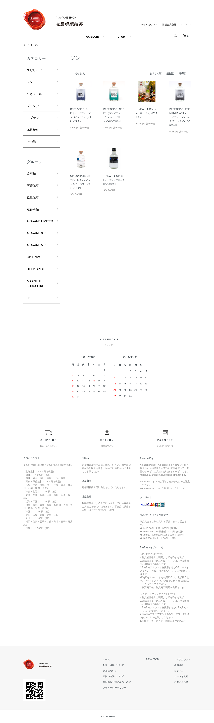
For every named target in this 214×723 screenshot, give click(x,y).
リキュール (34, 94)
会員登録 (179, 665)
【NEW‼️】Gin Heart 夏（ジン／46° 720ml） (146, 113)
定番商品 (33, 209)
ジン (36, 45)
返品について (110, 670)
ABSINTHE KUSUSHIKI (35, 283)
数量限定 (33, 197)
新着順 (182, 73)
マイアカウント (149, 24)
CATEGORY (92, 36)
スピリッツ (34, 70)
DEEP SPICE (36, 269)
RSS (148, 659)
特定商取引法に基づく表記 (117, 681)
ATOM (156, 659)
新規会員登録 (169, 24)
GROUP (122, 36)
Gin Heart (33, 257)
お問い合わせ (181, 681)
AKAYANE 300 (36, 233)
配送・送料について (113, 665)
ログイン (186, 24)
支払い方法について (113, 676)
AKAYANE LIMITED (40, 221)
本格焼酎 (33, 129)
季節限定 (33, 185)
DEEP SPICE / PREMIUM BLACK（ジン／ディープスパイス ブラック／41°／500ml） (179, 117)
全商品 (31, 173)
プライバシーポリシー (114, 687)
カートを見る (181, 676)
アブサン (33, 117)
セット (31, 298)
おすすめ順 (156, 73)
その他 (31, 141)
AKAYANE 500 (36, 245)
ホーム (26, 45)
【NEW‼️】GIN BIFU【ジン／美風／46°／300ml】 (113, 179)
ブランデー (34, 106)
